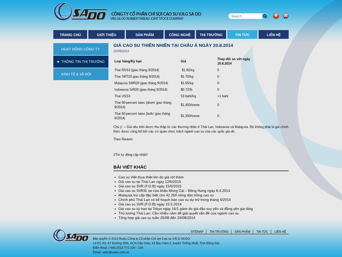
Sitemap (197, 231)
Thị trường (211, 35)
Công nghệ (180, 35)
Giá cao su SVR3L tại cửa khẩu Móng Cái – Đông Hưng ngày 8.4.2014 (174, 191)
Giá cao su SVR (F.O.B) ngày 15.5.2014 (150, 204)
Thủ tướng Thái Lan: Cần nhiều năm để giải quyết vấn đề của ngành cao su (178, 213)
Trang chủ (70, 35)
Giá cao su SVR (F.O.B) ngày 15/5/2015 (150, 186)
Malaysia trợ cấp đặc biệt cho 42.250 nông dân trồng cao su (166, 195)
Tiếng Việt (276, 16)
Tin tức (242, 35)
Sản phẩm (144, 35)
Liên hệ (274, 35)
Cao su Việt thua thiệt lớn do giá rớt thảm (151, 177)
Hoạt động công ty (80, 49)
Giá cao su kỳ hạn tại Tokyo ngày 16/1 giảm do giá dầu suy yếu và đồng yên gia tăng (185, 209)
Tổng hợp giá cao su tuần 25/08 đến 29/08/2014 (156, 218)
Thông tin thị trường (83, 62)
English (286, 16)
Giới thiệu (106, 35)
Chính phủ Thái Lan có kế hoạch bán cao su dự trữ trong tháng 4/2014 (174, 200)
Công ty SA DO (127, 12)
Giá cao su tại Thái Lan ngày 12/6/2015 (149, 182)
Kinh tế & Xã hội (76, 74)
